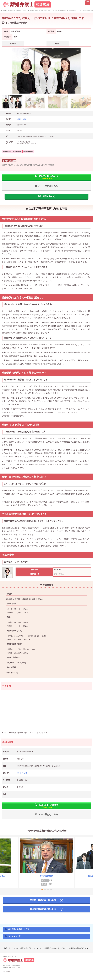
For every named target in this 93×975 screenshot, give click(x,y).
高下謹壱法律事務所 (46, 876)
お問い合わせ (56, 948)
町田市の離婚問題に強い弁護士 (44, 909)
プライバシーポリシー (35, 948)
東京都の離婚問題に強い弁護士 (44, 900)
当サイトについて (14, 948)
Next (90, 853)
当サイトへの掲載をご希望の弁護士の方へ (75, 948)
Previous (3, 853)
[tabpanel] (46, 71)
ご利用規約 (47, 948)
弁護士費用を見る (45, 196)
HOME (5, 948)
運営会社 (24, 948)
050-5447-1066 (21, 119)
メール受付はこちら (48, 186)
